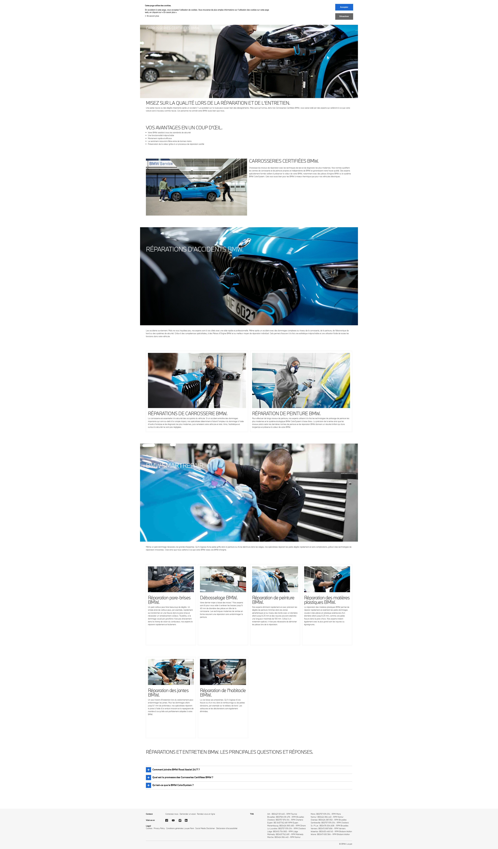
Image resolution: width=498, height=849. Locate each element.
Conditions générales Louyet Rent (180, 828)
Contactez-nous (171, 814)
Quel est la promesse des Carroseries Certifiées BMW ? (182, 777)
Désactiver (344, 16)
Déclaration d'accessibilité (226, 828)
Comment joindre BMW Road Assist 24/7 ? (176, 769)
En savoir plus (153, 16)
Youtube (174, 820)
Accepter (344, 7)
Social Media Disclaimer (205, 828)
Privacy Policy (159, 828)
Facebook (168, 820)
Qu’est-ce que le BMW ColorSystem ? (173, 785)
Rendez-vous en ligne (206, 814)
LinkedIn (187, 820)
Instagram (181, 820)
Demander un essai (188, 814)
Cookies (149, 828)
